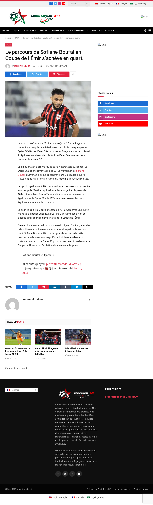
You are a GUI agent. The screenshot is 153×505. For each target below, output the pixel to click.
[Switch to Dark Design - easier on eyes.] (145, 30)
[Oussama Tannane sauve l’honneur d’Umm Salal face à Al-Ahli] (18, 337)
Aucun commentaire (57, 66)
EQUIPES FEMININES (77, 30)
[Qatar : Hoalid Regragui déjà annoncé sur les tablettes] (48, 337)
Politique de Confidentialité (99, 489)
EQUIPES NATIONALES (23, 30)
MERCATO (43, 30)
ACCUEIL (6, 30)
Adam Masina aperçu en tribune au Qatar (76, 349)
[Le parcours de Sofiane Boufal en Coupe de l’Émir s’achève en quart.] (48, 108)
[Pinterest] (8, 173)
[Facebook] (8, 151)
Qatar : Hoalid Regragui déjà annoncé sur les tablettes (46, 351)
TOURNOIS (57, 30)
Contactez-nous (141, 489)
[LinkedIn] (8, 166)
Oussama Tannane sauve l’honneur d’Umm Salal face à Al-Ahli (17, 351)
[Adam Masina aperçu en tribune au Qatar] (78, 337)
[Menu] (150, 30)
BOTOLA (96, 30)
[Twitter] (8, 158)
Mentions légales (122, 489)
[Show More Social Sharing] (73, 74)
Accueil (8, 38)
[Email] (8, 180)
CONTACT (109, 30)
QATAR (17, 38)
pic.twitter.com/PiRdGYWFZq (63, 264)
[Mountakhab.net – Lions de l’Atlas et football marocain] (35, 17)
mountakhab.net (22, 66)
